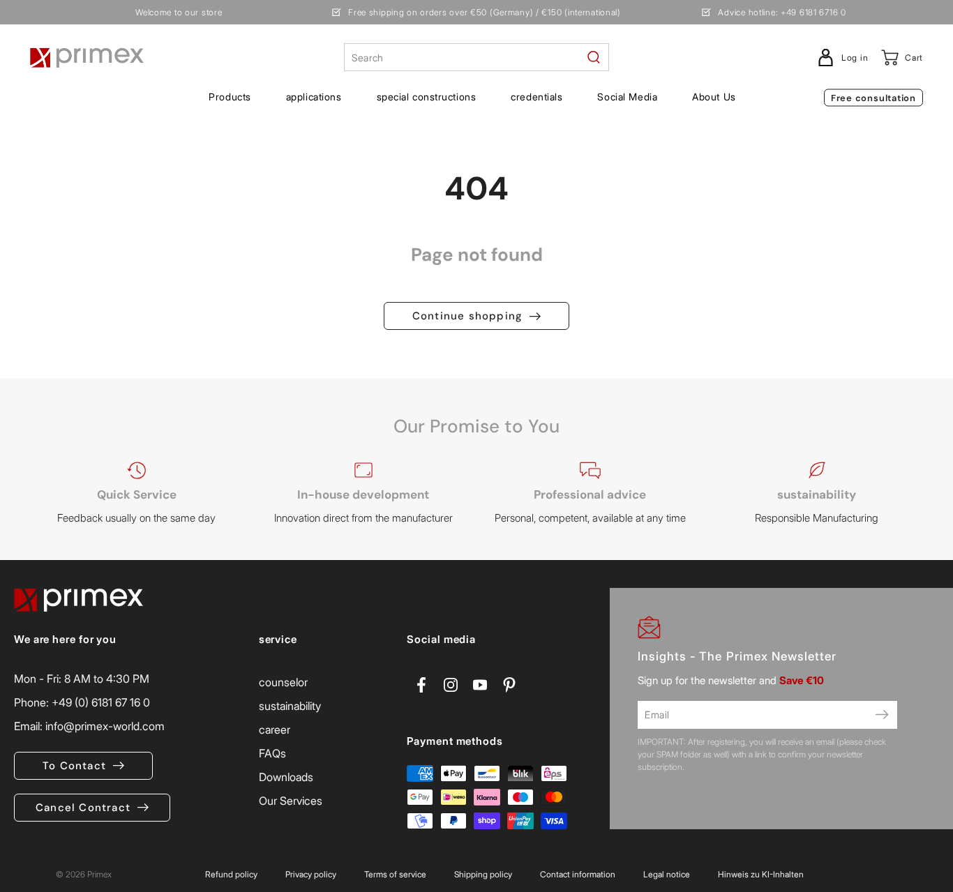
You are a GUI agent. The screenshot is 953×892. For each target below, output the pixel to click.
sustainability (290, 706)
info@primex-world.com (105, 726)
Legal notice (666, 874)
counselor (283, 682)
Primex (99, 874)
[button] (229, 97)
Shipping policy (483, 874)
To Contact (74, 766)
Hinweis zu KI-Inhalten (761, 874)
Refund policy (231, 874)
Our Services (290, 801)
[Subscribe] (881, 715)
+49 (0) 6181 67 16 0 (101, 702)
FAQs (272, 753)
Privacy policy (310, 874)
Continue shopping (467, 316)
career (274, 729)
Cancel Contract (83, 808)
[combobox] (476, 57)
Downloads (286, 777)
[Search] (593, 57)
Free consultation (873, 98)
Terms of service (395, 874)
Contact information (577, 874)
